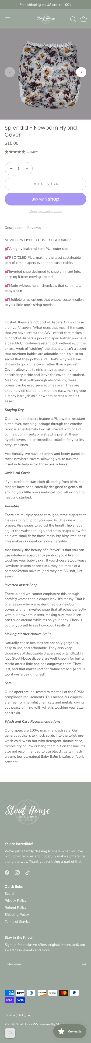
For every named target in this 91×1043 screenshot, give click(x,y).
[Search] (73, 20)
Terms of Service (17, 921)
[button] (10, 72)
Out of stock (45, 184)
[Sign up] (84, 964)
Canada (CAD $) (15, 1015)
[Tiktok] (27, 872)
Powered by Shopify (52, 1024)
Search (10, 893)
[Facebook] (7, 872)
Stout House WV (27, 1024)
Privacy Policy (15, 900)
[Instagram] (17, 872)
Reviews (34, 227)
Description (14, 227)
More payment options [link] (45, 211)
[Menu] (7, 19)
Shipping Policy (17, 914)
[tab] (16, 227)
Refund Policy (15, 907)
